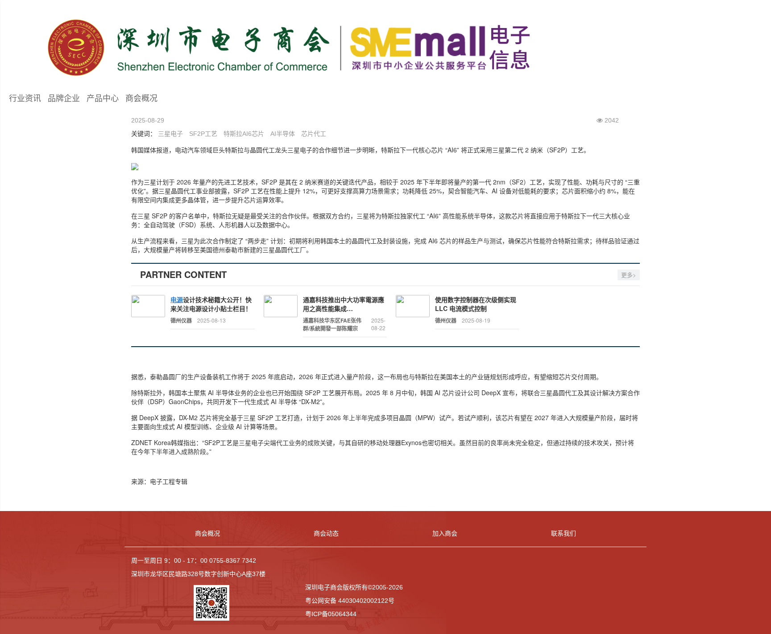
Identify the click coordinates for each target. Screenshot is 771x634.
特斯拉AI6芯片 (244, 133)
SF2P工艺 (203, 133)
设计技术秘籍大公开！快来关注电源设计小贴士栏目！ (211, 304)
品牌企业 (64, 98)
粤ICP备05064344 (330, 614)
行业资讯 (25, 98)
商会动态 (326, 533)
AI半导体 (282, 133)
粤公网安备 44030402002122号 (349, 600)
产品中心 (103, 98)
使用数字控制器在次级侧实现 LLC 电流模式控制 (475, 304)
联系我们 (563, 533)
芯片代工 (313, 133)
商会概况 (141, 98)
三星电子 (170, 133)
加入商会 (444, 533)
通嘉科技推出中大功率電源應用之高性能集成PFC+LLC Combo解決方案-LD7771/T (343, 304)
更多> (628, 274)
